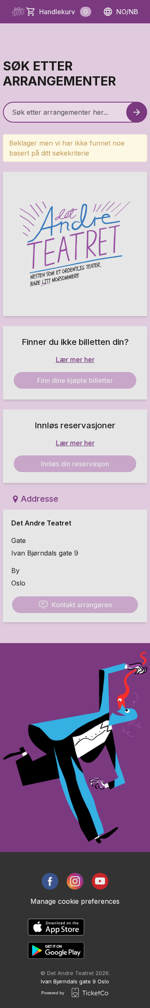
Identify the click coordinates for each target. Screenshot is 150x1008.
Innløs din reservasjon (75, 464)
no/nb (127, 12)
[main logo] (18, 11)
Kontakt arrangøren (82, 605)
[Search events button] (136, 112)
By (15, 570)
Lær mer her (75, 359)
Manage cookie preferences (75, 901)
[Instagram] (75, 881)
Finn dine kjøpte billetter (75, 380)
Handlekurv (63, 12)
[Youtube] (100, 881)
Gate (18, 540)
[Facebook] (50, 881)
